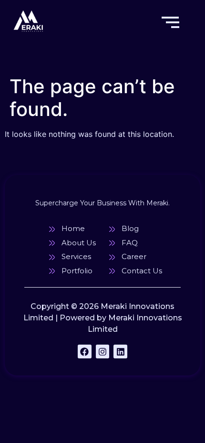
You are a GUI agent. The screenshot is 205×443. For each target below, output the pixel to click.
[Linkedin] (120, 351)
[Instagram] (103, 351)
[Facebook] (85, 351)
